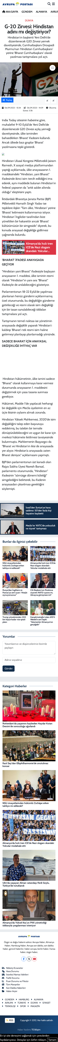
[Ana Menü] (53, 3)
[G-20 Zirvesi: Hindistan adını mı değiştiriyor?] (29, 79)
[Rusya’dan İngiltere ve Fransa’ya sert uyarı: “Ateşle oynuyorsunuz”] (15, 580)
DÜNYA (29, 20)
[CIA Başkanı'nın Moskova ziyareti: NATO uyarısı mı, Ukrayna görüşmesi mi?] (43, 580)
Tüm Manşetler (13, 984)
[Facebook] (23, 958)
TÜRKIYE (22, 1002)
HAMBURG (24, 999)
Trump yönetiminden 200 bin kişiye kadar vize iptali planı (14, 619)
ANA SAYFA (11, 11)
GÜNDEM (27, 11)
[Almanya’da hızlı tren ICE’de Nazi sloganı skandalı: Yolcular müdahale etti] (43, 553)
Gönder (8, 668)
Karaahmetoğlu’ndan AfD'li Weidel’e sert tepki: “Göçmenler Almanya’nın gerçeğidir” (42, 621)
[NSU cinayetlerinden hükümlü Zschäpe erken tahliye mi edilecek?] (15, 553)
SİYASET (46, 1002)
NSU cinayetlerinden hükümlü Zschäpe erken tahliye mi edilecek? (13, 565)
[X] (29, 958)
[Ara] (49, 3)
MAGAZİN (35, 1006)
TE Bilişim (36, 1029)
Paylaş (9, 100)
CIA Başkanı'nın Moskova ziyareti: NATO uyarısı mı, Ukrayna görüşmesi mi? (41, 592)
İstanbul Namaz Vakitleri (17, 974)
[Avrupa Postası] (17, 4)
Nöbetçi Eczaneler (14, 968)
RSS (11, 1020)
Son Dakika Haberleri (16, 988)
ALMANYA (41, 11)
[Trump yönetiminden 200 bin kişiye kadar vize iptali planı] (15, 607)
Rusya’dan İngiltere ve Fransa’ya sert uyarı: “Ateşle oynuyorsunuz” (15, 592)
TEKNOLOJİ (10, 1006)
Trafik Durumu (12, 978)
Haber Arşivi (11, 991)
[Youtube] (34, 958)
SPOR (23, 1006)
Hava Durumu (12, 971)
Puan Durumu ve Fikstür (17, 981)
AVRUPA (9, 1002)
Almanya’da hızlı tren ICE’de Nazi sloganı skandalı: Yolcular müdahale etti (42, 565)
